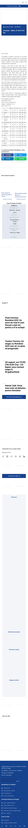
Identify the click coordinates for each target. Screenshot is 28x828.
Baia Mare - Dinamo (14, 210)
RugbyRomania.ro (5, 766)
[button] (23, 2)
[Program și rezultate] (19, 6)
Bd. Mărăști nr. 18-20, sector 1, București (11, 770)
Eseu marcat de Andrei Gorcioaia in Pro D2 (6, 194)
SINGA (17, 781)
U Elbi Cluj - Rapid (15, 232)
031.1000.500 (9, 773)
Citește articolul (7, 199)
